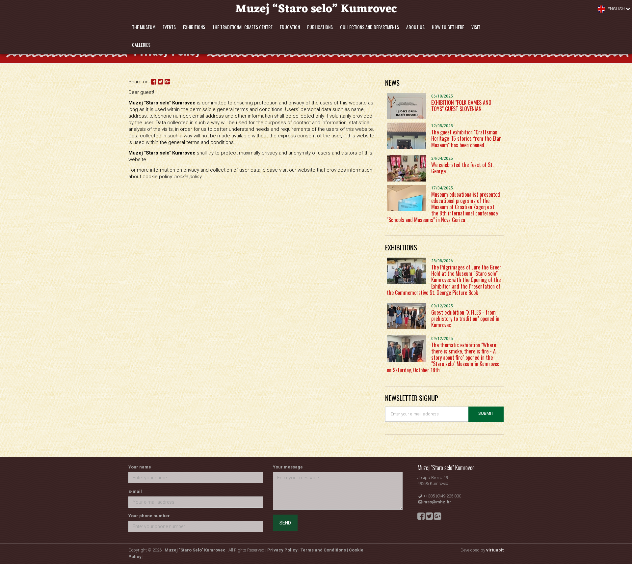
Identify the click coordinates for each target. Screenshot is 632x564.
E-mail (135, 491)
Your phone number (149, 515)
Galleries (141, 44)
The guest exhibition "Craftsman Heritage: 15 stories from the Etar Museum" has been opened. (466, 138)
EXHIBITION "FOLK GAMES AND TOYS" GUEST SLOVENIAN (461, 106)
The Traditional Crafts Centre (242, 26)
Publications (320, 26)
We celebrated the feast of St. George (462, 168)
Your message (288, 467)
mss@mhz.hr (437, 501)
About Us (415, 26)
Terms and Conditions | (325, 550)
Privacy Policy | (284, 550)
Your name (139, 467)
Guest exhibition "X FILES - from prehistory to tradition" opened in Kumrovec (465, 318)
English (616, 8)
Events (169, 26)
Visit (475, 26)
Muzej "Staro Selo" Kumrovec (195, 550)
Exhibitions (194, 26)
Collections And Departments (369, 26)
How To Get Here (448, 26)
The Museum (143, 26)
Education (290, 26)
